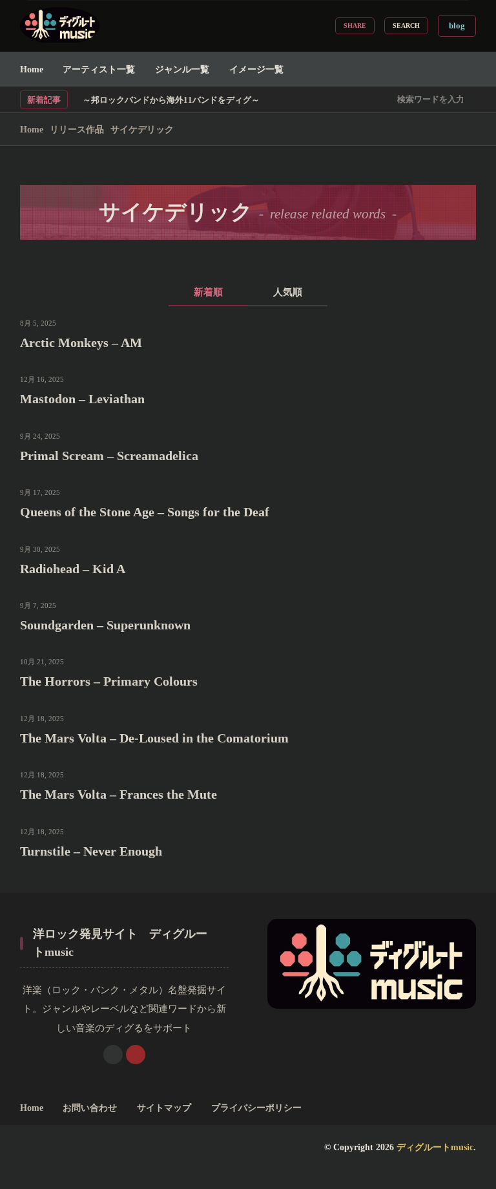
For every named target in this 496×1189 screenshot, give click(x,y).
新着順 (208, 292)
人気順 (287, 292)
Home (31, 69)
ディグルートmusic (435, 1147)
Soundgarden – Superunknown (105, 625)
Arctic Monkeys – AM (81, 342)
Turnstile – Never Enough (91, 851)
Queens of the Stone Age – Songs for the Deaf (144, 512)
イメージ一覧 (256, 69)
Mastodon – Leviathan (82, 399)
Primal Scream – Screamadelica (109, 455)
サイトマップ (164, 1107)
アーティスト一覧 (99, 69)
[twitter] (113, 1054)
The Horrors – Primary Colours (109, 681)
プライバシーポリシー (256, 1107)
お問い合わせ (90, 1107)
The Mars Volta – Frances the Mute (118, 794)
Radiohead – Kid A (72, 569)
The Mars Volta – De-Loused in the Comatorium (154, 738)
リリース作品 (77, 129)
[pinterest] (135, 1054)
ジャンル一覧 (182, 69)
